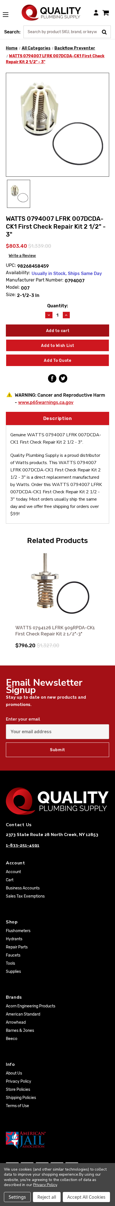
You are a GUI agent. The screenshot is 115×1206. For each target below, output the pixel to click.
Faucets (13, 955)
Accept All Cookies (86, 1197)
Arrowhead (16, 1022)
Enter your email (23, 719)
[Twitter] (63, 378)
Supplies (13, 971)
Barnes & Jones (20, 1030)
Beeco (11, 1038)
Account (13, 871)
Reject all (46, 1197)
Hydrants (14, 939)
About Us (14, 1073)
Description (57, 418)
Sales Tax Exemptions (25, 896)
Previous (11, 597)
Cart (9, 880)
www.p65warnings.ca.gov (45, 402)
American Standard (23, 1014)
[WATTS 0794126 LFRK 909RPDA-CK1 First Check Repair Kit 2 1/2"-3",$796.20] (57, 586)
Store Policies (18, 1089)
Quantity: (57, 305)
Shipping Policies (21, 1097)
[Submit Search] (106, 31)
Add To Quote (57, 360)
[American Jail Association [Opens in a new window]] (57, 1140)
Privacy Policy (18, 1081)
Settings (17, 1197)
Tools (10, 963)
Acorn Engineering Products (30, 1006)
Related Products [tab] (57, 540)
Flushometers (18, 930)
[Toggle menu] (8, 11)
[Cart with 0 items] (105, 12)
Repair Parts (17, 947)
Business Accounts (23, 888)
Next (104, 597)
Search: (12, 32)
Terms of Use (17, 1105)
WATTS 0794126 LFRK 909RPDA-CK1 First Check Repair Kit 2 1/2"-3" (55, 631)
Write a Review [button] (22, 255)
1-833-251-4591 (22, 845)
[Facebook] (52, 378)
